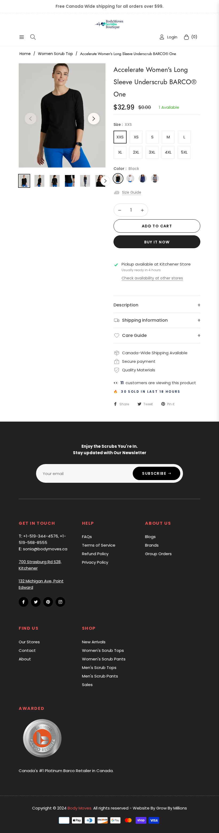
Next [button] (94, 118)
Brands (152, 545)
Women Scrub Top (55, 53)
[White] (130, 178)
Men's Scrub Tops (99, 667)
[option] (62, 115)
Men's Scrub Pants (100, 676)
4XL (168, 152)
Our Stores (29, 642)
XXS (120, 137)
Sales (87, 684)
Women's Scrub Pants (104, 659)
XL (120, 152)
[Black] (118, 178)
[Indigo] (143, 178)
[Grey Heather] (155, 178)
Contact (27, 650)
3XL (152, 152)
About (25, 659)
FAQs (87, 536)
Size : (123, 124)
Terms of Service (98, 545)
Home (25, 53)
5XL (184, 152)
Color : (126, 168)
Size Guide (131, 192)
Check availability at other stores (152, 278)
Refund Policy (95, 553)
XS (136, 137)
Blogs (150, 536)
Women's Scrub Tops (103, 650)
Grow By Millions (171, 808)
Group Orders (158, 553)
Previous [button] (30, 118)
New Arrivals (93, 642)
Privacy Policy (95, 562)
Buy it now (157, 242)
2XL (136, 152)
